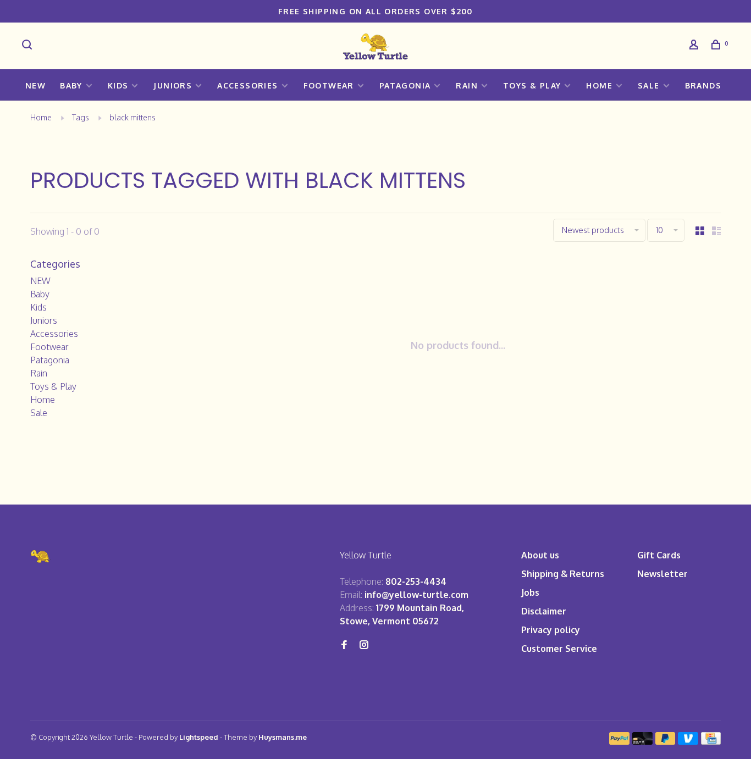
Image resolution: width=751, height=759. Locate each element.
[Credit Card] (711, 741)
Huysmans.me (282, 737)
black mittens (132, 117)
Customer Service (559, 648)
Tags (80, 117)
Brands (703, 85)
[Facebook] (344, 645)
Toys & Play (532, 85)
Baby (71, 85)
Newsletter (662, 573)
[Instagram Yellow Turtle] (364, 645)
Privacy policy (550, 629)
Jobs (530, 592)
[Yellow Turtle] (40, 556)
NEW (35, 85)
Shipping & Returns (562, 573)
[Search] (28, 46)
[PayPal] (619, 741)
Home (599, 85)
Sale (649, 85)
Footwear (328, 85)
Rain (467, 85)
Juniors (172, 85)
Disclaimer (543, 611)
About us (540, 555)
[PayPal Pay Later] (665, 741)
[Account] (695, 46)
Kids (118, 85)
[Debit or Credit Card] (642, 741)
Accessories (247, 85)
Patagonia (405, 85)
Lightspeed (198, 737)
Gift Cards (659, 555)
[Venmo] (688, 741)
